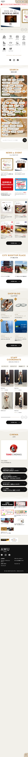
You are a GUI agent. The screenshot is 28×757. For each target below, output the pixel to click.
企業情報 (2, 558)
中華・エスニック (14, 102)
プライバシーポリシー (18, 558)
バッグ (10, 88)
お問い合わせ (3, 563)
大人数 (4, 114)
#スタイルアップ (13, 366)
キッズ (14, 79)
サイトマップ (3, 565)
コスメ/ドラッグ (15, 82)
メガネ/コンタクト (18, 85)
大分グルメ (5, 105)
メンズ (9, 79)
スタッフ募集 (5, 134)
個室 (12, 111)
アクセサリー (5, 85)
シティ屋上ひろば (6, 131)
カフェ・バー (22, 102)
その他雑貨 (5, 91)
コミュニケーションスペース (13, 128)
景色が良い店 (17, 111)
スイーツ (16, 105)
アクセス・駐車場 (15, 122)
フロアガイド (12, 125)
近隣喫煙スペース (11, 114)
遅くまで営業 (20, 108)
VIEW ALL (14, 243)
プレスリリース (17, 563)
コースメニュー (5, 111)
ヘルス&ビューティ (6, 82)
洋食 (8, 102)
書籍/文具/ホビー (17, 88)
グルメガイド (19, 125)
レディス (4, 79)
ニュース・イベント (6, 122)
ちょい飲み (5, 108)
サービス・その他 (6, 94)
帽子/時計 (5, 88)
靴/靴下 (11, 85)
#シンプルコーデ (5, 366)
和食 (3, 102)
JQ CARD (14, 131)
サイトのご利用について (19, 560)
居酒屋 (21, 105)
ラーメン (10, 105)
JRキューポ (20, 131)
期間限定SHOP (20, 79)
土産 (24, 91)
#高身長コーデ (22, 366)
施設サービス (5, 125)
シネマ (4, 128)
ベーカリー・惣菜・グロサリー (15, 91)
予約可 (23, 111)
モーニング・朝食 (12, 108)
